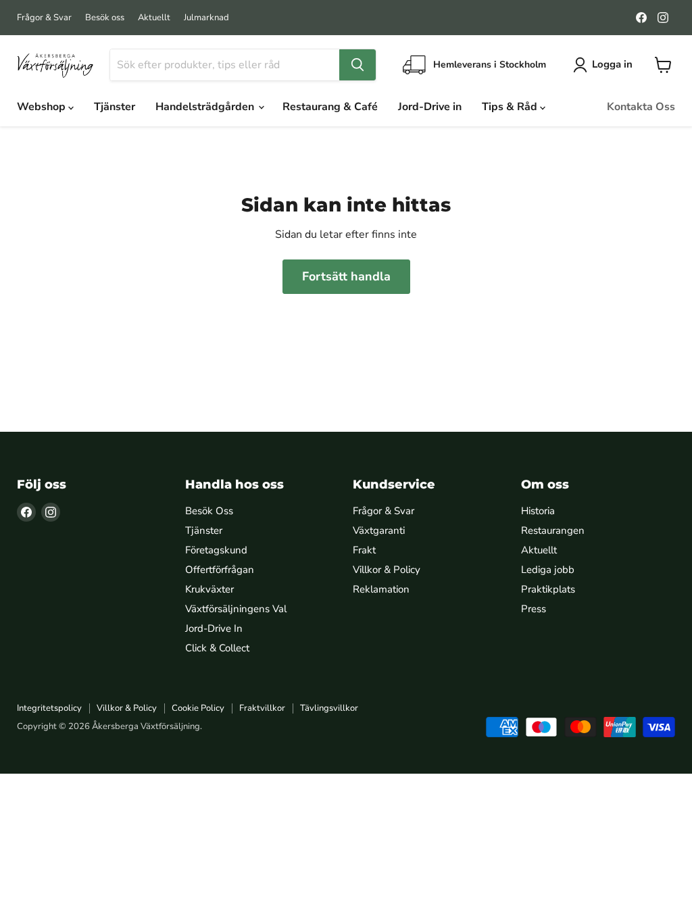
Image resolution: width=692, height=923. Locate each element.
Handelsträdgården (206, 106)
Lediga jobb (547, 569)
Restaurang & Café (330, 106)
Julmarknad (206, 18)
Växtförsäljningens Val (236, 609)
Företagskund (216, 550)
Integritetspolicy (49, 708)
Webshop (42, 106)
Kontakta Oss (641, 106)
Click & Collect (217, 648)
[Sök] (357, 64)
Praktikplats (548, 589)
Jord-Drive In (214, 628)
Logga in (612, 64)
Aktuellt (154, 18)
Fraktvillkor (262, 708)
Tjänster (114, 106)
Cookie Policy (198, 708)
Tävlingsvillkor (329, 708)
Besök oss (104, 18)
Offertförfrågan (219, 569)
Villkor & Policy (386, 569)
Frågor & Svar (44, 18)
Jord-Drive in (430, 106)
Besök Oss (209, 511)
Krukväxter (209, 589)
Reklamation (381, 589)
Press (533, 609)
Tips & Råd (511, 106)
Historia (538, 511)
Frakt (364, 550)
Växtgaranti (379, 530)
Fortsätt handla (346, 276)
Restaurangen (553, 530)
